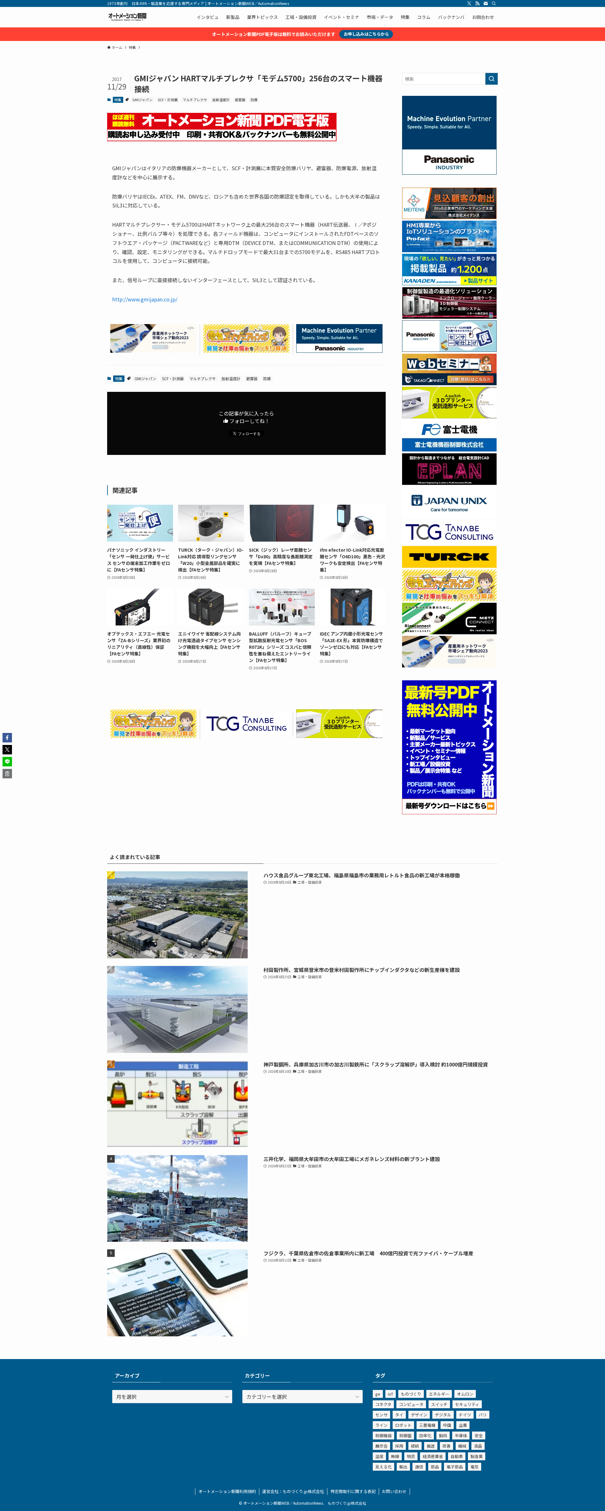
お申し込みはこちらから (366, 34)
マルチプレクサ (195, 99)
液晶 (478, 1446)
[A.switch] (339, 736)
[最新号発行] (449, 812)
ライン (381, 1425)
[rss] (477, 3)
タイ (399, 1415)
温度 (379, 1456)
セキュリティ (467, 1404)
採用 (399, 1446)
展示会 (381, 1446)
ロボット (403, 1425)
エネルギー (439, 1394)
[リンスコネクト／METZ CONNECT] (449, 632)
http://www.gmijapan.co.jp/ (144, 299)
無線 (395, 1456)
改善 (446, 1446)
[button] (7, 737)
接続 (415, 1446)
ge (377, 1394)
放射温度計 (221, 99)
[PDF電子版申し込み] (222, 139)
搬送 (431, 1446)
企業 (463, 1425)
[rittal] (449, 317)
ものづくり (411, 1394)
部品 (435, 1467)
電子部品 (455, 1467)
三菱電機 (427, 1425)
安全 (479, 1435)
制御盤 (405, 1435)
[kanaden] (449, 283)
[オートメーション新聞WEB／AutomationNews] (127, 17)
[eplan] (449, 483)
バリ (483, 1415)
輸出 (403, 1467)
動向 (443, 1435)
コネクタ (383, 1404)
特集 (117, 99)
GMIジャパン (142, 99)
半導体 (461, 1435)
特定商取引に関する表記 (353, 1491)
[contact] (485, 3)
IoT (390, 1394)
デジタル (443, 1415)
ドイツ (465, 1415)
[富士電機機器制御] (449, 449)
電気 (474, 1467)
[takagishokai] (449, 383)
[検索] (494, 3)
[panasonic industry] (449, 173)
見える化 (383, 1467)
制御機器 (383, 1435)
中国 (447, 1425)
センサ (381, 1415)
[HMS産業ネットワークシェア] (153, 350)
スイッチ (439, 1404)
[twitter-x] (469, 3)
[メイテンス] (449, 217)
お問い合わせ (394, 1491)
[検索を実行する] (491, 79)
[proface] (449, 250)
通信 (419, 1467)
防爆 (254, 99)
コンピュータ (411, 1404)
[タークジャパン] (449, 566)
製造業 (476, 1456)
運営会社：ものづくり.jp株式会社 (293, 1491)
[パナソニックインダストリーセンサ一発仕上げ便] (449, 350)
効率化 (425, 1435)
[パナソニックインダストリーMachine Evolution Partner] (339, 350)
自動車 (457, 1456)
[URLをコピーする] (7, 773)
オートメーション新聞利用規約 (227, 1491)
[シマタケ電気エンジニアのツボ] (246, 350)
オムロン (465, 1394)
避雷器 (240, 99)
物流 (411, 1456)
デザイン (419, 1415)
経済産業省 (433, 1456)
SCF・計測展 (168, 99)
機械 (462, 1446)
